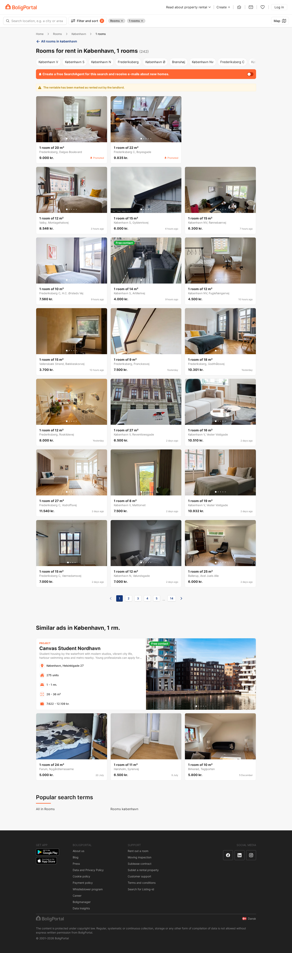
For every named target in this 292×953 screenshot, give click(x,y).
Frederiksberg (128, 62)
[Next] (181, 598)
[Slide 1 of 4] (68, 562)
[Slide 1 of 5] (67, 139)
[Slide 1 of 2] (145, 350)
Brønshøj (178, 62)
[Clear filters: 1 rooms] (142, 20)
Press (76, 863)
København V (48, 62)
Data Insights (81, 908)
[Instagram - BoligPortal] (251, 855)
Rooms (57, 34)
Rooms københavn (124, 809)
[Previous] (110, 598)
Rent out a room (138, 851)
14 (171, 598)
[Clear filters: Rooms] (122, 20)
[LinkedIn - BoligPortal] (240, 855)
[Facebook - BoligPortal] (228, 855)
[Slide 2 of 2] (147, 350)
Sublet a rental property (143, 870)
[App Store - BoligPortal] (46, 860)
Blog (75, 857)
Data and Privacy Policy (88, 870)
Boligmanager (82, 902)
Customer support (139, 876)
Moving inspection (139, 857)
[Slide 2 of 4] (70, 562)
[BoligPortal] (21, 7)
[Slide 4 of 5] (74, 139)
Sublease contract (139, 863)
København (79, 34)
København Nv (203, 62)
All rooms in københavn (59, 41)
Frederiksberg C (232, 62)
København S (74, 62)
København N (101, 62)
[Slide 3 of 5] (71, 139)
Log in (279, 7)
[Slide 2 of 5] (69, 139)
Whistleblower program (88, 889)
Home (40, 34)
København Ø (155, 62)
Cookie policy (81, 876)
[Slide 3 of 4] (73, 562)
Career (77, 895)
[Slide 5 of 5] (76, 139)
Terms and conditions (142, 882)
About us (78, 851)
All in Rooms (45, 809)
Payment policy (83, 882)
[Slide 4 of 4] (75, 562)
